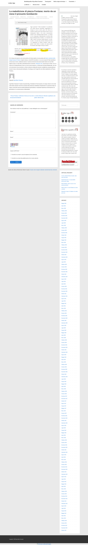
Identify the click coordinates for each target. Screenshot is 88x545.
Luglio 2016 (63, 427)
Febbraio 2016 (64, 440)
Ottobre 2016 (63, 420)
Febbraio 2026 (64, 210)
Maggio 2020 (63, 332)
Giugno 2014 (63, 481)
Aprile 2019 (63, 359)
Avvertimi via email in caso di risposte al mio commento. (24, 154)
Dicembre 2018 (64, 369)
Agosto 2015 (63, 454)
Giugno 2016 (63, 430)
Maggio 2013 (63, 513)
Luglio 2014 (63, 479)
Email (11, 137)
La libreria (26, 4)
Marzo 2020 (63, 337)
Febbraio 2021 (64, 310)
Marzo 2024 (63, 242)
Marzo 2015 (63, 459)
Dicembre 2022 (64, 269)
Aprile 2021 (63, 305)
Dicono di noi (36, 4)
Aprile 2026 (63, 205)
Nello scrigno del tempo (59, 1)
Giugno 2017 (63, 405)
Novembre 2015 (64, 447)
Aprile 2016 (63, 435)
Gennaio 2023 (64, 266)
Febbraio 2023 (64, 264)
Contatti (44, 4)
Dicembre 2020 (64, 315)
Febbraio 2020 (64, 340)
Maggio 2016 (63, 432)
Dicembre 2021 (64, 288)
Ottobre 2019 (63, 349)
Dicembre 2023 (64, 249)
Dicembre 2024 (64, 232)
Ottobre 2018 (63, 374)
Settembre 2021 (64, 296)
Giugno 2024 (63, 237)
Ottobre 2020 (63, 320)
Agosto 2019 (63, 354)
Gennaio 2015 (64, 464)
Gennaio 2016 (64, 442)
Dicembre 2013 (64, 496)
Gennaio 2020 (64, 342)
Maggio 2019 (63, 357)
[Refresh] (12, 146)
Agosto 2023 (63, 259)
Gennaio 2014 (64, 493)
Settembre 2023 (64, 257)
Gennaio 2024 (64, 247)
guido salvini (40, 18)
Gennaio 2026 (64, 213)
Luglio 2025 (63, 222)
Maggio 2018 (63, 383)
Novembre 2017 (64, 398)
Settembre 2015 (64, 452)
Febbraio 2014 (64, 491)
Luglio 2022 (63, 281)
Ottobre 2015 (63, 449)
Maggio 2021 (63, 303)
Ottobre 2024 (63, 235)
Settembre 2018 (64, 376)
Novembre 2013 (64, 498)
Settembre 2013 (64, 503)
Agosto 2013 (63, 505)
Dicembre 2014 (64, 466)
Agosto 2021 (63, 298)
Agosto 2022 (63, 279)
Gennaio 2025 (64, 230)
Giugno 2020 (63, 330)
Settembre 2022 (64, 276)
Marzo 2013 (63, 518)
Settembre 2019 (64, 352)
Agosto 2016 (63, 425)
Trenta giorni (48, 1)
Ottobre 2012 (63, 530)
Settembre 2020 (64, 322)
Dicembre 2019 (64, 344)
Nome (11, 131)
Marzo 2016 (63, 437)
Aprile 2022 (63, 283)
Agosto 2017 (63, 403)
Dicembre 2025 (64, 215)
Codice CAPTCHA (14, 150)
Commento (13, 112)
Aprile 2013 (63, 515)
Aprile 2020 (63, 335)
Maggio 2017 (63, 408)
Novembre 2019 (64, 347)
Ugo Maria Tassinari (18, 80)
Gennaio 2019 (64, 366)
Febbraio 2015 (64, 462)
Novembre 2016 (64, 418)
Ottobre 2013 (63, 501)
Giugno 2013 (63, 510)
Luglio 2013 (63, 508)
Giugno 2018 (63, 381)
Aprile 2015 (63, 457)
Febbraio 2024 (64, 244)
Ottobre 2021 (63, 293)
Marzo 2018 (63, 388)
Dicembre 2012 (64, 525)
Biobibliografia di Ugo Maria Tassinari (33, 1)
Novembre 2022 (64, 271)
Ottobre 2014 (63, 471)
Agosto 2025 (63, 220)
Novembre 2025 (64, 218)
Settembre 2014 (64, 474)
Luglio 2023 (63, 261)
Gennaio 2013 (64, 523)
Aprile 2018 (63, 386)
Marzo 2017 (63, 410)
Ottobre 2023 (63, 254)
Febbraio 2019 (64, 364)
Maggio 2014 (63, 484)
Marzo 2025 (63, 225)
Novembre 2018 (64, 371)
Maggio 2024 (63, 240)
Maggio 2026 (63, 203)
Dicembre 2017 (64, 396)
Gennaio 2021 (64, 313)
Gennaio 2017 (64, 413)
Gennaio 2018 (64, 393)
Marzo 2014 (63, 488)
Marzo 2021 (63, 308)
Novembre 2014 (64, 469)
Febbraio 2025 (64, 227)
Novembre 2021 (64, 291)
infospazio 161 (46, 18)
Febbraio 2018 (64, 391)
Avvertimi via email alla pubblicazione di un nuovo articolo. (25, 158)
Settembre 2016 (64, 423)
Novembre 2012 (64, 527)
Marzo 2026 (63, 208)
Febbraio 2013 (64, 520)
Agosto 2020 (63, 325)
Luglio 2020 (63, 327)
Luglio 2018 (63, 379)
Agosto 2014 (63, 476)
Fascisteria (71, 1)
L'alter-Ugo (11, 3)
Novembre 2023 (64, 252)
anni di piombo (44, 16)
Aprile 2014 (63, 486)
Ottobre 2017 (63, 401)
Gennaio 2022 (64, 286)
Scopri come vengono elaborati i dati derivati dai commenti (43, 169)
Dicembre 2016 (64, 415)
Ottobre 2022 (63, 274)
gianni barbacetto (32, 18)
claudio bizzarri (24, 18)
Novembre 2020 (64, 318)
